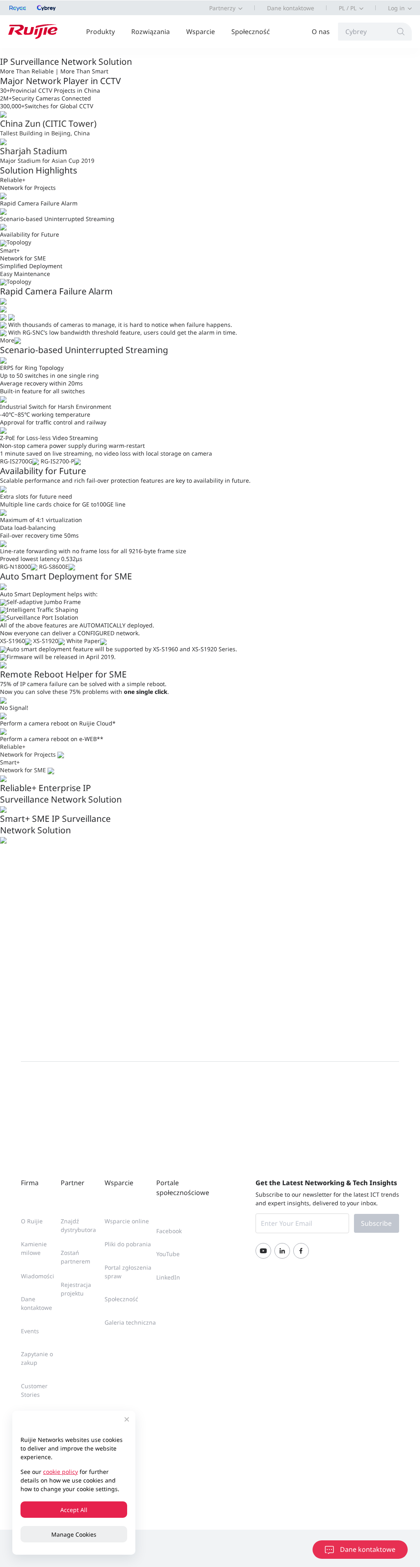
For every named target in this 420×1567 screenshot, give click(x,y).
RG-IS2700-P (57, 461)
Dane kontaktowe (290, 8)
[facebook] (301, 1251)
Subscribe (376, 1223)
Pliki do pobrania (128, 1244)
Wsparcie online (127, 1221)
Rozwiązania (150, 31)
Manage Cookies (73, 1534)
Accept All (73, 1510)
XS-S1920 (45, 641)
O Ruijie (32, 1221)
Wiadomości (37, 1276)
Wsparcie (200, 31)
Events (30, 1331)
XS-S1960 (12, 641)
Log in (396, 8)
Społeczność (250, 31)
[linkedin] (282, 1251)
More (7, 340)
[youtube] (263, 1251)
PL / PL (347, 8)
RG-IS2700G (16, 461)
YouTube (168, 1254)
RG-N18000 (15, 566)
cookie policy (60, 1472)
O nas (321, 31)
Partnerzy (222, 8)
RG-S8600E (53, 566)
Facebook (169, 1231)
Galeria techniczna (130, 1322)
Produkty (100, 31)
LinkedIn (168, 1277)
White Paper (83, 641)
